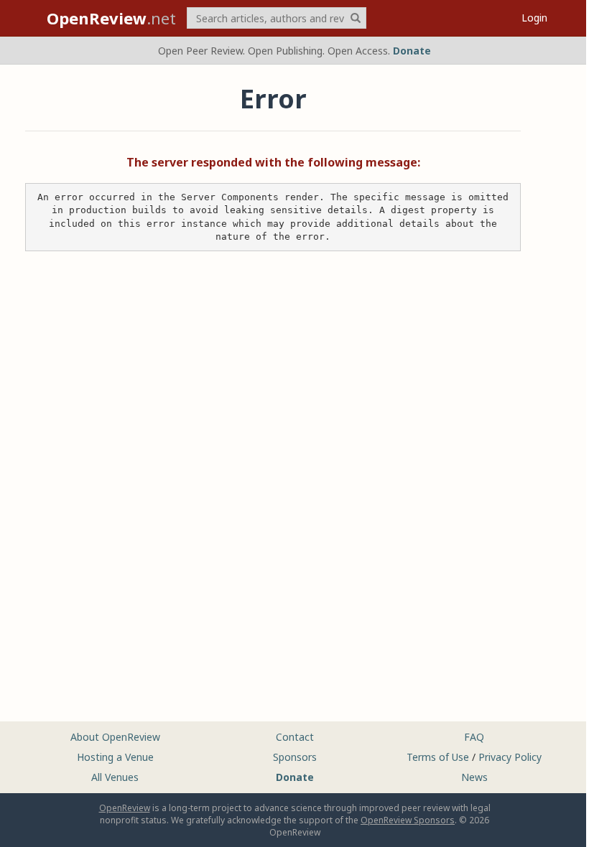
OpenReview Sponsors (408, 820)
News (474, 777)
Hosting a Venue (115, 757)
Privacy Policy (510, 757)
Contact (295, 737)
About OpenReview (115, 737)
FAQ (474, 737)
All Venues (115, 777)
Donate (412, 50)
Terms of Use (438, 757)
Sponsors (295, 757)
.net (111, 18)
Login (534, 17)
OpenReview (124, 808)
